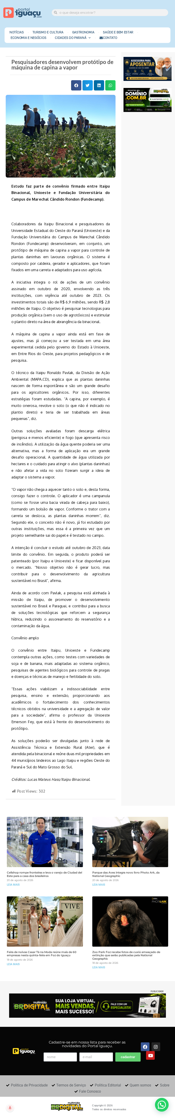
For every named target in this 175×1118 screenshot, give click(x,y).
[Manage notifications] (10, 1108)
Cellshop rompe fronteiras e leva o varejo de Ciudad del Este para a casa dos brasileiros (44, 874)
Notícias (17, 32)
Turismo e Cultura (48, 32)
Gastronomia (83, 32)
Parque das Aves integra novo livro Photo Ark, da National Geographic (126, 874)
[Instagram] (156, 1046)
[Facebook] (145, 1046)
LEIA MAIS (13, 884)
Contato (110, 38)
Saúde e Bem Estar (118, 32)
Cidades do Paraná (70, 38)
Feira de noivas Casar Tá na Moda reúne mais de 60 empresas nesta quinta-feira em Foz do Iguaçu (41, 954)
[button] (76, 85)
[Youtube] (150, 1055)
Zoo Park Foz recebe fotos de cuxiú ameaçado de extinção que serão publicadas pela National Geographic (126, 955)
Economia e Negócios (28, 38)
